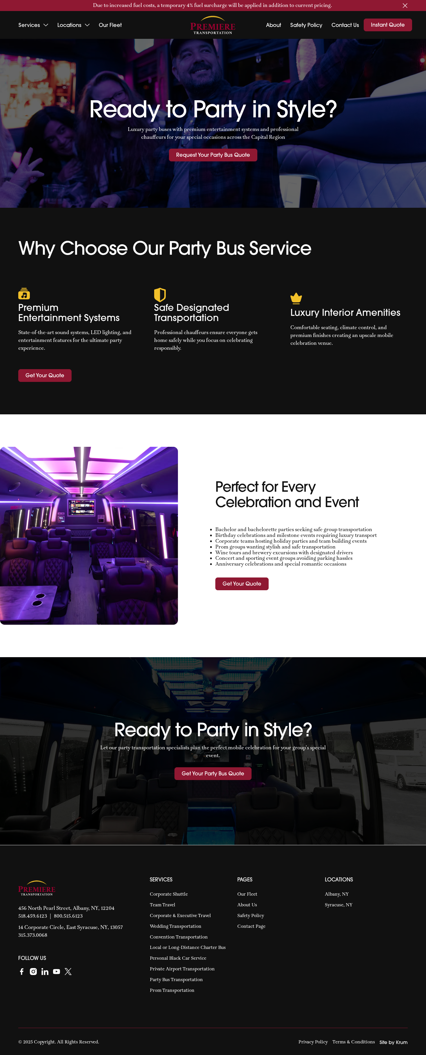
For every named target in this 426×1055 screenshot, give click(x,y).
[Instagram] (33, 971)
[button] (405, 5)
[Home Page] (212, 25)
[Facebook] (21, 971)
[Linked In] (44, 971)
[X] (68, 971)
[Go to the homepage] (36, 888)
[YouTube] (56, 971)
